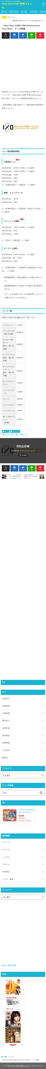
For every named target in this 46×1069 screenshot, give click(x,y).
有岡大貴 (6, 728)
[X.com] (23, 455)
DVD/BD (5, 872)
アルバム (6, 864)
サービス (24, 11)
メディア (6, 842)
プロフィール (14, 11)
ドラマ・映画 (7, 879)
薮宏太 (5, 758)
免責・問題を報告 (9, 965)
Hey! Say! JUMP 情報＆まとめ (17, 6)
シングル (6, 857)
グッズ (4, 17)
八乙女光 (6, 750)
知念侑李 (6, 706)
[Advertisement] (23, 63)
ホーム (4, 11)
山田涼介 (6, 698)
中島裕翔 (6, 713)
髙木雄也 (6, 735)
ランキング (33, 11)
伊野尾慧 (6, 743)
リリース (6, 849)
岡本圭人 (6, 721)
